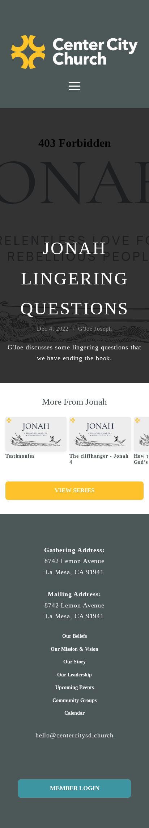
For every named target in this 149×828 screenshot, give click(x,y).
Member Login (74, 788)
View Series (74, 490)
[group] (36, 441)
